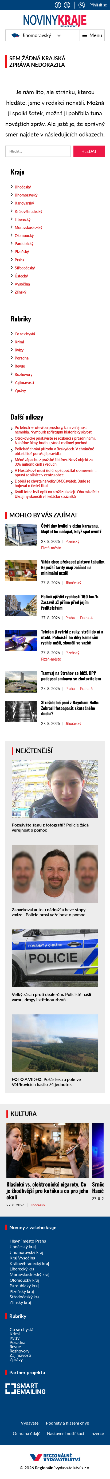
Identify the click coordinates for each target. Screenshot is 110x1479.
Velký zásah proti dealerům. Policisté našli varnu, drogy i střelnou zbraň (51, 997)
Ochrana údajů (27, 1433)
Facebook (58, 5)
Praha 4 (86, 618)
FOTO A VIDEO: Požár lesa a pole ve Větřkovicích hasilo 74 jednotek (46, 1082)
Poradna (22, 358)
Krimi (19, 342)
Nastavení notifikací (65, 1433)
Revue (20, 366)
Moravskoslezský (28, 227)
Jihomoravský (36, 35)
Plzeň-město (51, 548)
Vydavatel (30, 1422)
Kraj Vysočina (22, 1257)
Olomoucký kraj (24, 1279)
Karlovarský (24, 203)
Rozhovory (23, 374)
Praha (19, 260)
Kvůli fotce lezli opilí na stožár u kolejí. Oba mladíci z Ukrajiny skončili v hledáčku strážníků (57, 494)
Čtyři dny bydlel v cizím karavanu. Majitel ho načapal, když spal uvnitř (71, 528)
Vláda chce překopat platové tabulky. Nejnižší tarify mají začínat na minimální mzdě (73, 567)
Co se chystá (25, 334)
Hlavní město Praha (28, 1240)
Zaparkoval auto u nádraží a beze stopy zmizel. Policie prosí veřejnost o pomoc (48, 912)
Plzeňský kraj (22, 1291)
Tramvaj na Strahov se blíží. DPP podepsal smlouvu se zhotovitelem (71, 676)
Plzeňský (22, 251)
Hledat (89, 151)
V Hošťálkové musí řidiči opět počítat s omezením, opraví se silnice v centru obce (55, 472)
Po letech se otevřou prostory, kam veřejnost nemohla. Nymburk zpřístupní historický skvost (53, 429)
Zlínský (20, 292)
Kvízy (19, 350)
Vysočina (22, 284)
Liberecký (22, 219)
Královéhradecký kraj (29, 1263)
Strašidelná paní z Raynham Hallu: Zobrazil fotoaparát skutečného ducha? (70, 708)
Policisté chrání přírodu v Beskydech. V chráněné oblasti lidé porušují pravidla (54, 451)
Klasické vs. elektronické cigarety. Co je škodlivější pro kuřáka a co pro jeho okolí (47, 1190)
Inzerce (97, 1433)
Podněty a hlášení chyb (67, 1422)
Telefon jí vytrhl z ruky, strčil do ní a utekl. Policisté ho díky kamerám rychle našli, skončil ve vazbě (72, 637)
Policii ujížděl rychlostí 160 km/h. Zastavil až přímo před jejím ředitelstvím (70, 602)
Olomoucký (24, 235)
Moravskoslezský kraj (29, 1274)
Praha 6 (86, 689)
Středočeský (25, 268)
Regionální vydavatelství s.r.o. (62, 1467)
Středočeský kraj (25, 1296)
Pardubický (24, 243)
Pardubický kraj (24, 1285)
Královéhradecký (28, 211)
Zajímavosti (24, 382)
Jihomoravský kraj (26, 1252)
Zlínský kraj (20, 1302)
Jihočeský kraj (23, 1246)
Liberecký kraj (23, 1268)
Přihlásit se (98, 5)
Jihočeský (23, 187)
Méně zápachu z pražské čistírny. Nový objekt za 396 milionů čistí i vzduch (54, 461)
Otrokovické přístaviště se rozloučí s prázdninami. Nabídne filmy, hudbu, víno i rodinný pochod (55, 440)
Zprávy (20, 390)
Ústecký (21, 276)
